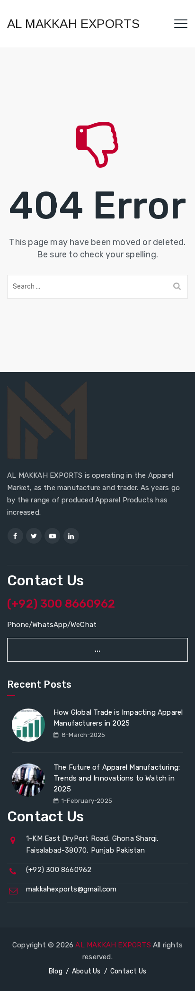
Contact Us (128, 971)
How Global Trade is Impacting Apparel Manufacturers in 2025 (118, 717)
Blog (55, 971)
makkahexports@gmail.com (71, 889)
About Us (86, 971)
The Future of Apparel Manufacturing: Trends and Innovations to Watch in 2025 (116, 778)
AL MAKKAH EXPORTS (73, 24)
